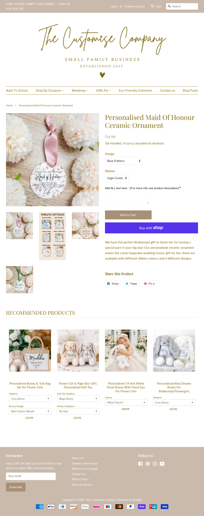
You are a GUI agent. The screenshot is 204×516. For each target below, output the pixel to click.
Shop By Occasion (49, 90)
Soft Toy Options (66, 393)
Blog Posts (190, 90)
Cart (158, 6)
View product (30, 355)
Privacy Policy (80, 479)
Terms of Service (82, 484)
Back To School (17, 90)
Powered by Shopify (130, 499)
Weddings (79, 90)
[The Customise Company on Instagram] (155, 464)
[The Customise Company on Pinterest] (147, 464)
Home (9, 105)
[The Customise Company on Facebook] (140, 464)
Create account (135, 6)
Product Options (66, 406)
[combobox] (182, 6)
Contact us (167, 90)
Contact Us (79, 474)
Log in (114, 6)
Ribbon (110, 171)
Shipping (128, 143)
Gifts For (102, 90)
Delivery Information (84, 463)
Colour (108, 397)
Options (13, 393)
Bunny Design (16, 406)
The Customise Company (100, 499)
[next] (194, 376)
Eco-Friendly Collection (135, 90)
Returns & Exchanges (85, 468)
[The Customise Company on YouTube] (162, 464)
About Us (77, 458)
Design (110, 154)
